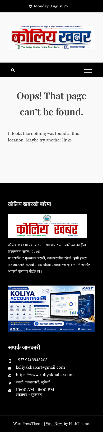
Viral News (54, 424)
